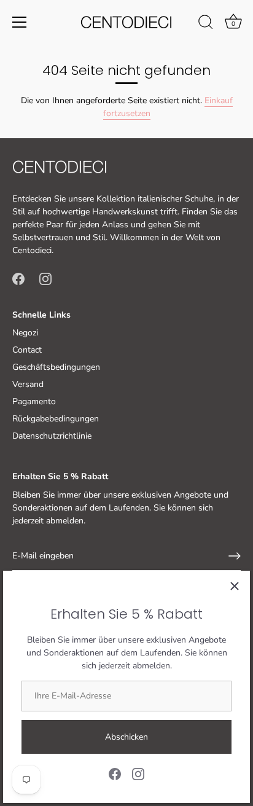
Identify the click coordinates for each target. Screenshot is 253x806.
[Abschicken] (234, 556)
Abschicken (126, 737)
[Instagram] (138, 773)
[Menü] (19, 22)
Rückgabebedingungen (55, 419)
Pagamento (34, 401)
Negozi (25, 332)
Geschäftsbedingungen (56, 367)
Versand (28, 384)
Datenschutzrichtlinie (51, 436)
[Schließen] (234, 586)
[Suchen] (205, 23)
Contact (27, 350)
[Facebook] (115, 773)
